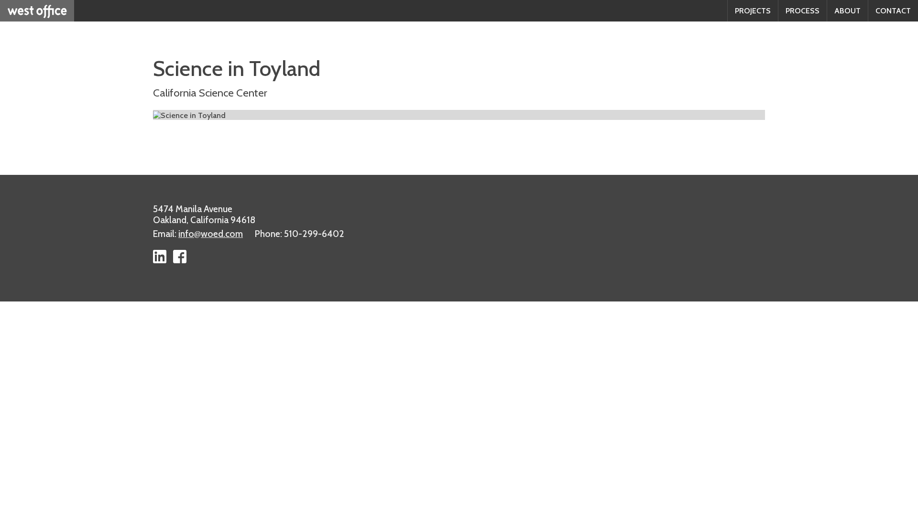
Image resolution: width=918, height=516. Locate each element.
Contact (893, 10)
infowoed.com (210, 233)
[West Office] (37, 11)
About (847, 10)
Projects (753, 10)
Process (803, 10)
